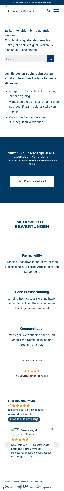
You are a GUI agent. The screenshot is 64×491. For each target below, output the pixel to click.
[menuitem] (47, 11)
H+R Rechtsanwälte (22, 400)
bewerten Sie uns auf (22, 419)
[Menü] (54, 11)
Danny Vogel (29, 430)
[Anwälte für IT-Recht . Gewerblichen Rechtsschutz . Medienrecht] (26, 11)
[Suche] (47, 11)
